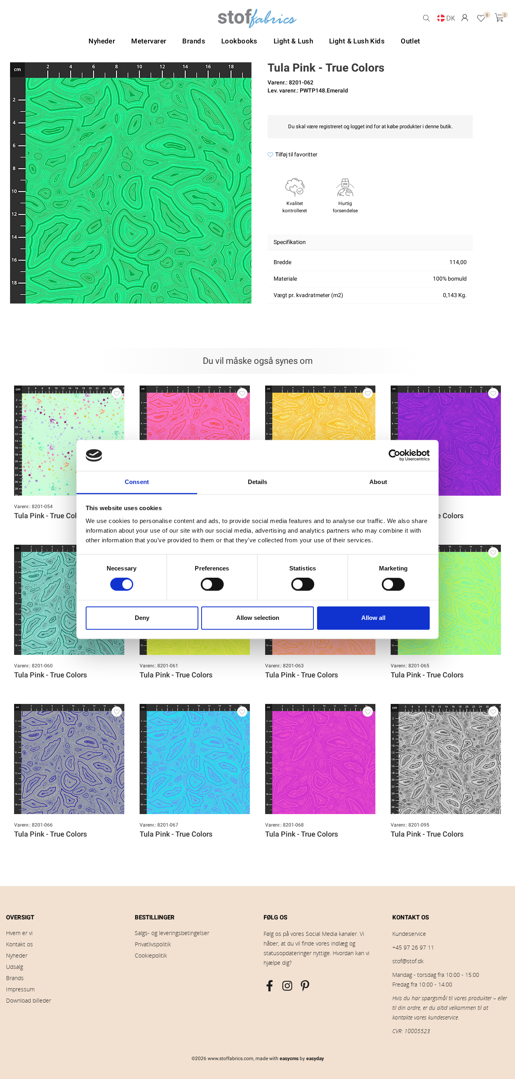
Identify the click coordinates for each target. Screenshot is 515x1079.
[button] (464, 18)
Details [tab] (258, 481)
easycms (289, 1058)
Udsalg (14, 966)
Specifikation (290, 242)
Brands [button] (193, 41)
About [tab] (378, 481)
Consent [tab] (137, 481)
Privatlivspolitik (153, 944)
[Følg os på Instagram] (287, 986)
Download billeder (28, 1000)
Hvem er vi (19, 933)
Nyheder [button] (102, 41)
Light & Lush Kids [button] (357, 41)
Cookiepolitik (151, 955)
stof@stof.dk (408, 961)
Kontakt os (19, 944)
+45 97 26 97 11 (413, 947)
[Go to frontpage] (257, 20)
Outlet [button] (410, 41)
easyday (315, 1058)
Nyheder (16, 955)
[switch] (212, 584)
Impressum (20, 989)
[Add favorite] (116, 393)
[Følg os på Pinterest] (305, 986)
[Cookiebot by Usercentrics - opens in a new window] (394, 455)
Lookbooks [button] (239, 41)
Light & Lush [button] (293, 41)
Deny (142, 617)
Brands (15, 978)
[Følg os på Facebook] (270, 986)
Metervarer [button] (148, 41)
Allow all (373, 617)
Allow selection (257, 617)
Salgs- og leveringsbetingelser (172, 933)
